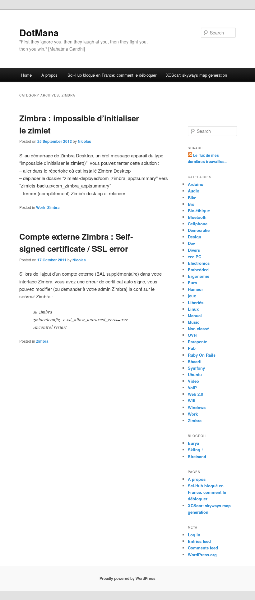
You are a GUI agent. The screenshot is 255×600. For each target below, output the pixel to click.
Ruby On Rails (202, 355)
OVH (192, 335)
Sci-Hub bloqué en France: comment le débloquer (111, 75)
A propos (49, 75)
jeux (192, 296)
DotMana (39, 32)
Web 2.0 (195, 394)
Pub (192, 348)
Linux (193, 309)
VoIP (192, 387)
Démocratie (199, 230)
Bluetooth (197, 217)
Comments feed (203, 548)
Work (40, 207)
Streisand (197, 456)
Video (193, 381)
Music (193, 322)
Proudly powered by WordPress (127, 578)
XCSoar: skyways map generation (196, 75)
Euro (192, 283)
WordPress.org (202, 554)
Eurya (193, 443)
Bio (191, 204)
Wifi (191, 401)
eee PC (194, 256)
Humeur (195, 289)
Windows (197, 407)
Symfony (196, 368)
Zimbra (53, 207)
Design (194, 237)
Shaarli (195, 361)
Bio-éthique (199, 211)
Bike (192, 198)
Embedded (198, 270)
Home (26, 75)
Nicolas (84, 141)
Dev (191, 243)
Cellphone (197, 224)
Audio (193, 191)
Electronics (199, 263)
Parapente (197, 342)
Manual (195, 315)
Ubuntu (195, 374)
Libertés (195, 302)
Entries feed (199, 541)
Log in (194, 535)
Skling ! (195, 450)
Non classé (198, 329)
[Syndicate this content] (190, 155)
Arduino (195, 184)
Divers (194, 250)
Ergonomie (198, 276)
